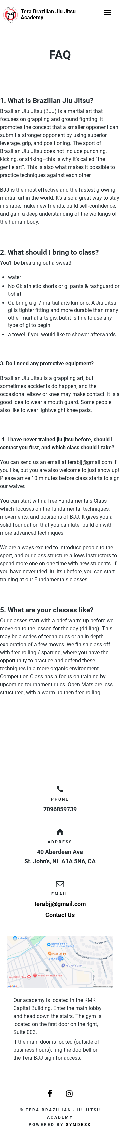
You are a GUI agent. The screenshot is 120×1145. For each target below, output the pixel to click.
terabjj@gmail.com (60, 903)
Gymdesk (78, 1124)
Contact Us (60, 914)
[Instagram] (70, 1094)
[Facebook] (50, 1094)
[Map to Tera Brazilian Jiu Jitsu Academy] (60, 962)
